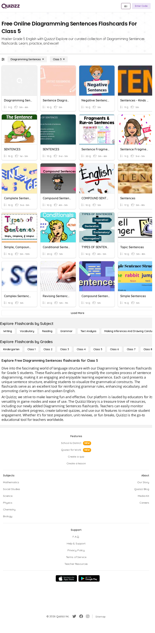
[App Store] (66, 578)
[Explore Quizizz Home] (11, 6)
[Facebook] (81, 616)
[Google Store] (89, 578)
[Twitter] (74, 616)
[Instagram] (87, 616)
